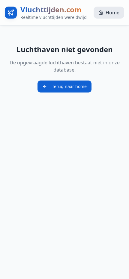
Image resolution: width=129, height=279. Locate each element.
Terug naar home (69, 86)
